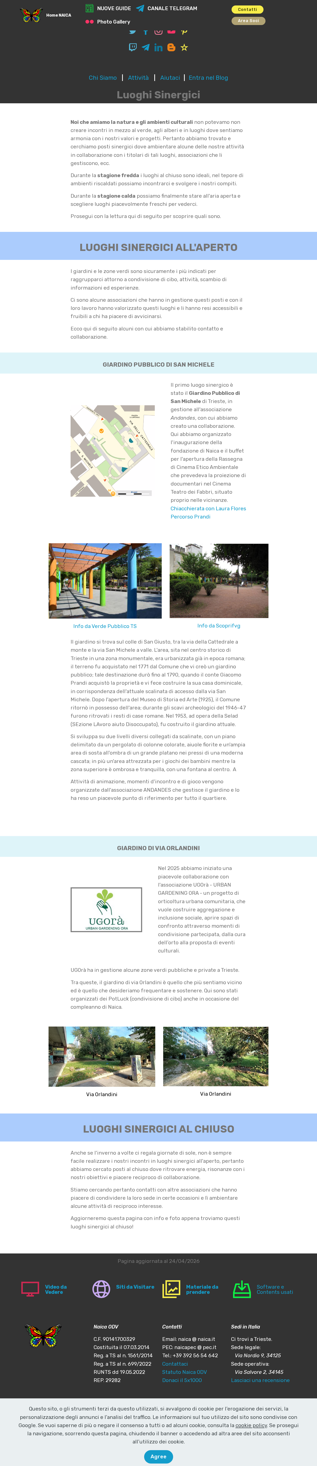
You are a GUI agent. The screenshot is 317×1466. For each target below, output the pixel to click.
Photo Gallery (113, 22)
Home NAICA (58, 15)
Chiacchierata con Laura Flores (208, 509)
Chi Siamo (103, 77)
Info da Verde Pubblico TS (105, 626)
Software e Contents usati (275, 1289)
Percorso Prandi (191, 517)
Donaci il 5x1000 (182, 1380)
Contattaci (175, 1364)
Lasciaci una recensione (260, 1380)
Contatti (247, 9)
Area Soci (248, 20)
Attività (139, 77)
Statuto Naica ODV (184, 1372)
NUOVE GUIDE (114, 8)
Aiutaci (170, 77)
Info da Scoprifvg (218, 626)
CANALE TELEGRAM (172, 8)
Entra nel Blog (208, 77)
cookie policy (251, 1425)
